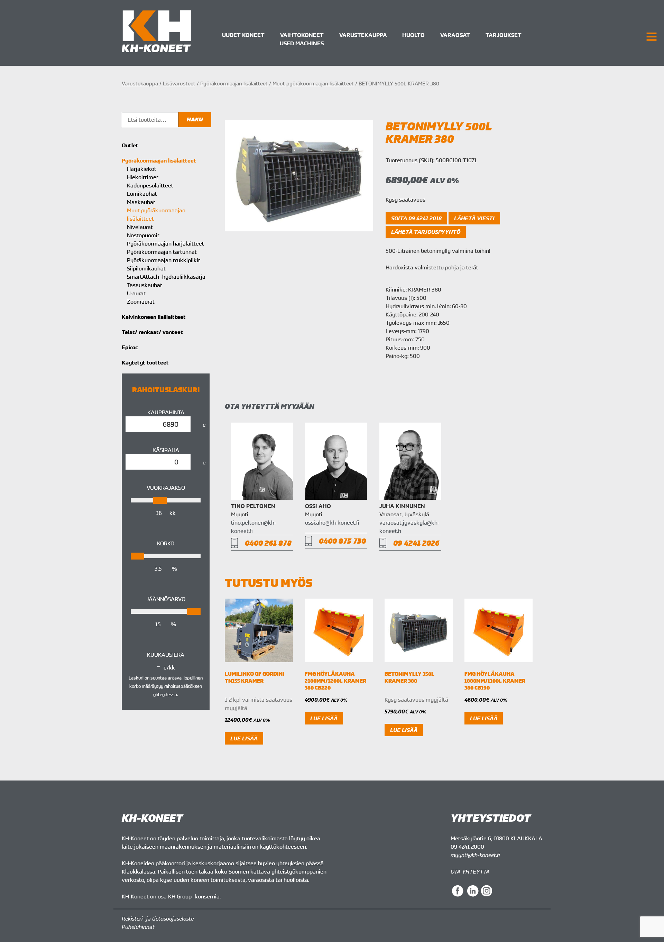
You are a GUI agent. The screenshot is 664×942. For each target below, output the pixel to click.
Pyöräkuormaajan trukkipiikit (163, 260)
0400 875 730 (342, 541)
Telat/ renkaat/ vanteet (152, 332)
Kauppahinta (165, 412)
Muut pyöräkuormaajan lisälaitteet (313, 83)
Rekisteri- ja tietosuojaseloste (158, 918)
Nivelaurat (140, 226)
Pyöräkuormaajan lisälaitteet (234, 83)
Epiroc (130, 347)
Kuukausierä (165, 654)
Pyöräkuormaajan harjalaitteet (165, 243)
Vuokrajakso (166, 487)
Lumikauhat (142, 193)
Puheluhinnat (138, 926)
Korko (165, 543)
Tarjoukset (504, 34)
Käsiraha (166, 449)
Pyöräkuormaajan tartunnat (162, 251)
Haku (195, 119)
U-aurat (136, 293)
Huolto (413, 34)
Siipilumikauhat (146, 268)
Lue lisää (244, 738)
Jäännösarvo (165, 598)
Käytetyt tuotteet (145, 362)
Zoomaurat (141, 301)
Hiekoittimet (142, 177)
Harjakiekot (141, 168)
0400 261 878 (268, 543)
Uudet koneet (243, 34)
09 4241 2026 (416, 543)
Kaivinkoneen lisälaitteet (154, 316)
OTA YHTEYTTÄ (470, 871)
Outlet (130, 145)
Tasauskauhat (144, 284)
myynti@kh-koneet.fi (475, 854)
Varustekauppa (363, 34)
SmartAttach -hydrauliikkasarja (166, 276)
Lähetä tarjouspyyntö (425, 231)
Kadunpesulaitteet (150, 185)
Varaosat (455, 34)
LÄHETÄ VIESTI (474, 218)
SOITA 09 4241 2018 (416, 218)
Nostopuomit (143, 235)
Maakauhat (141, 201)
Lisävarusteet (179, 83)
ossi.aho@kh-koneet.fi (332, 522)
